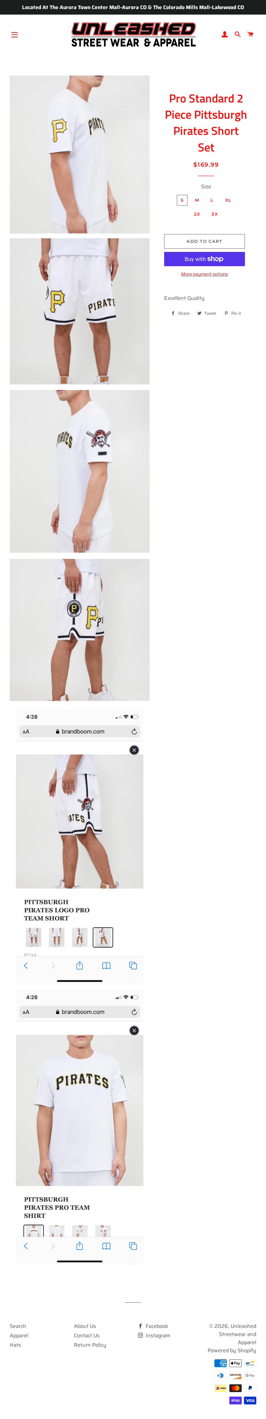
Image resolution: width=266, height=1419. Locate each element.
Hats (15, 1345)
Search (18, 1326)
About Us (85, 1326)
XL (228, 200)
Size (206, 187)
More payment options (204, 274)
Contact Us (87, 1335)
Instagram (157, 1335)
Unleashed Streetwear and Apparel (237, 1334)
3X (215, 214)
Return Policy (90, 1345)
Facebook (156, 1326)
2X (197, 214)
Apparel (19, 1335)
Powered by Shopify (232, 1350)
